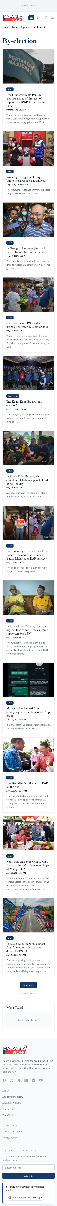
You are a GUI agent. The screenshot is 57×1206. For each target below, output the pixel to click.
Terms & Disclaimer (12, 1131)
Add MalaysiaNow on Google (27, 1197)
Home (5, 27)
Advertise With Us (11, 1102)
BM (38, 17)
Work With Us (9, 1115)
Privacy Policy (9, 1137)
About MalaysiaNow (12, 1096)
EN (31, 17)
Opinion (25, 27)
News (15, 27)
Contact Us (8, 1108)
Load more (28, 985)
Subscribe (29, 1175)
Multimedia (39, 27)
